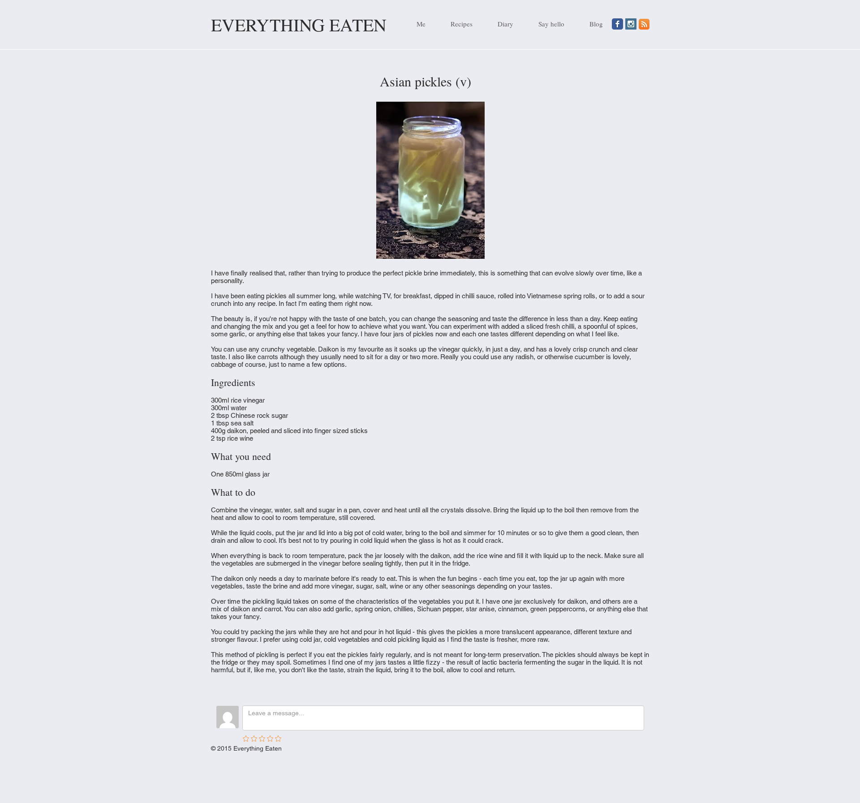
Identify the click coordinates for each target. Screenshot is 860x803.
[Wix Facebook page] (617, 24)
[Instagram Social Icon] (630, 24)
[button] (455, 23)
